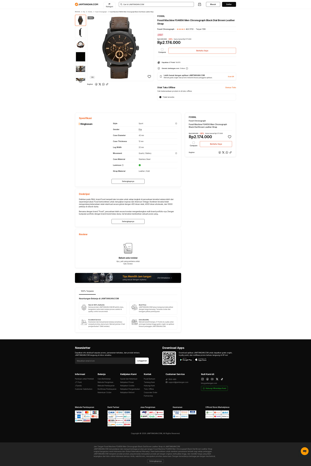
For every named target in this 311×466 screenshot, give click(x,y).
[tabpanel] (128, 313)
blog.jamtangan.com (209, 383)
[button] (184, 29)
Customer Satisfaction (83, 389)
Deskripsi (103, 105)
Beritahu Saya (202, 51)
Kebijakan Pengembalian (130, 389)
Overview (79, 105)
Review (127, 105)
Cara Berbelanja (104, 379)
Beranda (77, 11)
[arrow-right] (80, 81)
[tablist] (128, 291)
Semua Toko (230, 87)
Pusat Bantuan (149, 379)
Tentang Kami (149, 382)
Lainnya (137, 105)
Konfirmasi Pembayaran (107, 389)
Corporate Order (150, 392)
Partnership (148, 396)
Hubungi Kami (149, 386)
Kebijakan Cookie (127, 386)
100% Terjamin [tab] (87, 291)
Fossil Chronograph (101, 12)
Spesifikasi (91, 105)
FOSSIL (90, 12)
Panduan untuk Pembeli (84, 379)
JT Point (78, 382)
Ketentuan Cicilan (104, 392)
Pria (84, 12)
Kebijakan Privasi (127, 382)
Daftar (229, 4)
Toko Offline (149, 389)
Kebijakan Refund (127, 392)
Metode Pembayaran (106, 386)
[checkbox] (162, 50)
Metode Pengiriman (105, 382)
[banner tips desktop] (128, 278)
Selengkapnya (128, 181)
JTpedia (78, 386)
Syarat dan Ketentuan (128, 379)
